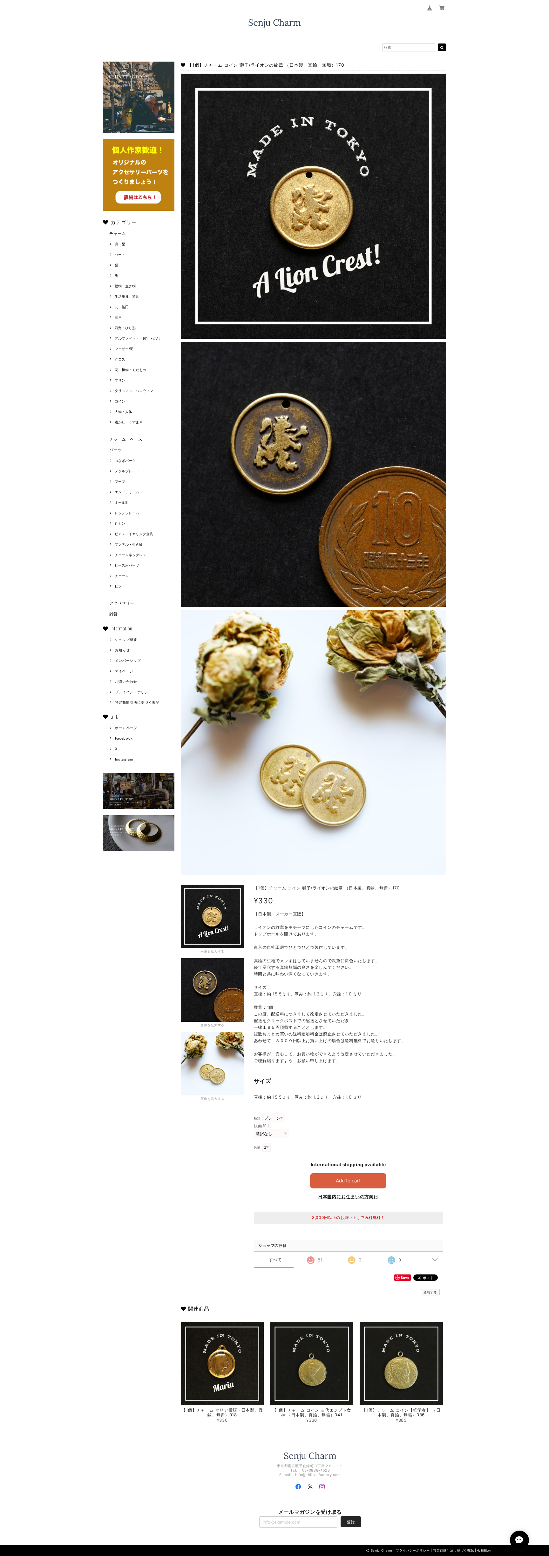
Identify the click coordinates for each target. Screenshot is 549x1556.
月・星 (120, 244)
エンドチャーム (127, 492)
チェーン (122, 576)
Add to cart (348, 1181)
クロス (120, 359)
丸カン (120, 523)
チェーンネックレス (130, 555)
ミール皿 (122, 502)
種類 (257, 1118)
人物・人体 (123, 411)
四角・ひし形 (125, 328)
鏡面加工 (262, 1125)
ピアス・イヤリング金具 (134, 534)
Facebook (124, 738)
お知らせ (122, 650)
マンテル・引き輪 (129, 544)
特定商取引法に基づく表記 (137, 702)
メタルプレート (127, 471)
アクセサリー (121, 603)
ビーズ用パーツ (127, 565)
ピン (118, 586)
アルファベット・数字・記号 (137, 338)
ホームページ (126, 728)
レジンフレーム (127, 513)
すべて (275, 1260)
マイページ (124, 671)
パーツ (115, 449)
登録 (351, 1521)
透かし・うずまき (129, 422)
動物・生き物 (125, 286)
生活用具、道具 (127, 296)
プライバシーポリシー (133, 692)
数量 (257, 1148)
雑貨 (113, 613)
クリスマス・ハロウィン (134, 391)
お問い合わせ (126, 681)
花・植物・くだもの (130, 370)
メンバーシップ (128, 660)
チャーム (117, 233)
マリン (120, 380)
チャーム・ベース (125, 439)
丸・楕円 (122, 307)
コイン (120, 401)
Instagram (124, 759)
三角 (118, 317)
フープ (120, 481)
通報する (430, 1292)
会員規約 (484, 1550)
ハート (120, 254)
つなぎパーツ (125, 460)
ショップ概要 (126, 639)
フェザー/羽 (124, 349)
